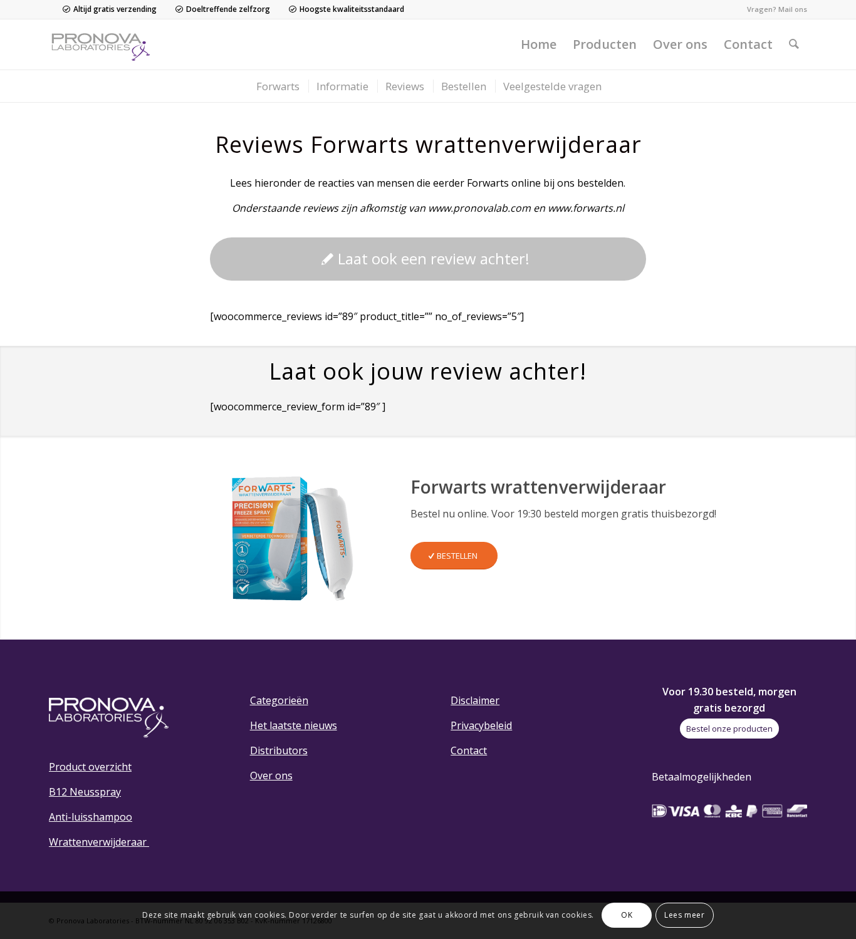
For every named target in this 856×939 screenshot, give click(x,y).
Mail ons (792, 9)
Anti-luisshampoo (90, 817)
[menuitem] (539, 44)
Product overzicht (90, 767)
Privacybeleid (481, 725)
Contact (469, 750)
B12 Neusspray (85, 792)
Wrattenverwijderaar (99, 842)
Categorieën (279, 700)
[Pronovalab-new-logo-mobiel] (103, 44)
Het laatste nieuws (293, 725)
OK (626, 915)
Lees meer (684, 915)
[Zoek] (794, 44)
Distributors (279, 750)
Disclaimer (475, 700)
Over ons (271, 775)
